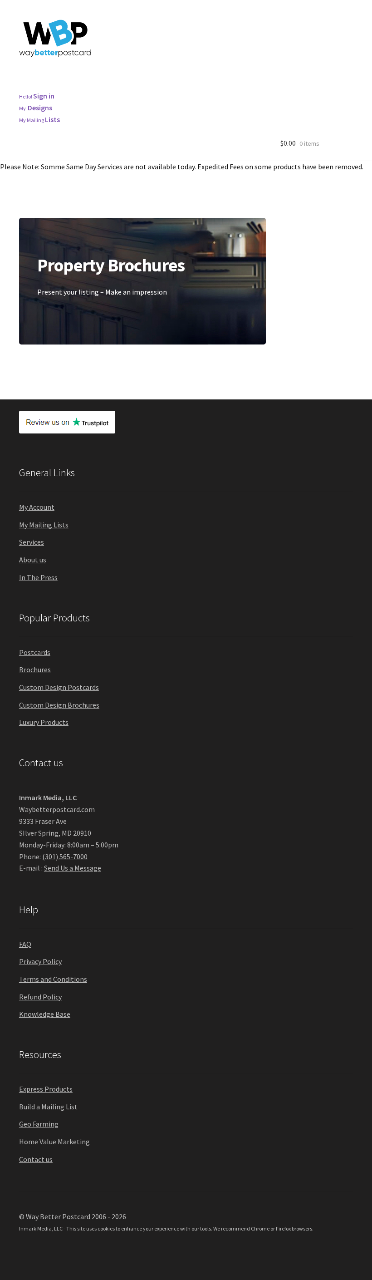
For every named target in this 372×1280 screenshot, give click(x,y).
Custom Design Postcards (59, 687)
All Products (45, 74)
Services (31, 541)
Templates (43, 85)
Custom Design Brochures (59, 704)
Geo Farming (39, 1123)
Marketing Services (227, 74)
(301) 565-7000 (65, 856)
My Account (36, 507)
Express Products (46, 1088)
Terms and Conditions (53, 979)
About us (32, 559)
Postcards (103, 74)
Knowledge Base (44, 1014)
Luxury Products (44, 722)
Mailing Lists (299, 74)
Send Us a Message (72, 867)
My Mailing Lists (44, 524)
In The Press (38, 577)
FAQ (25, 944)
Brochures (158, 74)
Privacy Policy (40, 961)
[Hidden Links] (92, 85)
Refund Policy (40, 996)
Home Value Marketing (54, 1141)
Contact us (36, 1159)
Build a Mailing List (48, 1106)
